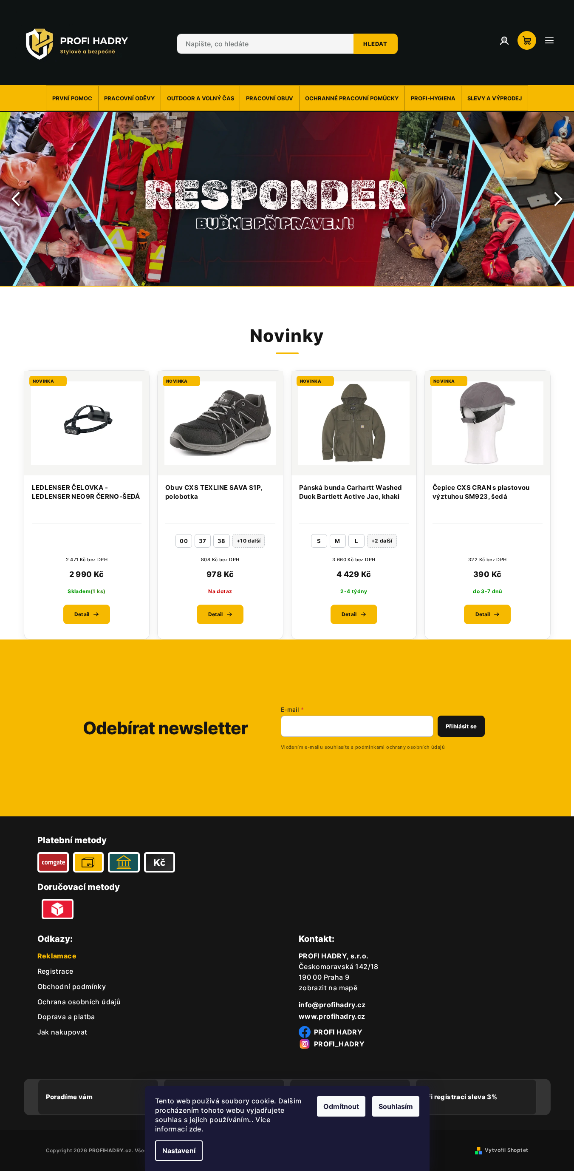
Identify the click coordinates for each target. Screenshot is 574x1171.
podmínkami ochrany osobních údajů (400, 747)
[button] (17, 199)
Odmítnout (341, 1106)
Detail (81, 614)
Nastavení (178, 1150)
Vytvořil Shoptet (506, 1150)
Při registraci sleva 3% (460, 1097)
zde (195, 1129)
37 (202, 540)
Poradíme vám (69, 1097)
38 (222, 540)
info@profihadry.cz (332, 1004)
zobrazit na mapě (328, 987)
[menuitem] (72, 98)
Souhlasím (396, 1106)
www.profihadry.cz (332, 1016)
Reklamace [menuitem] (57, 956)
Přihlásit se (461, 726)
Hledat (375, 43)
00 (184, 540)
